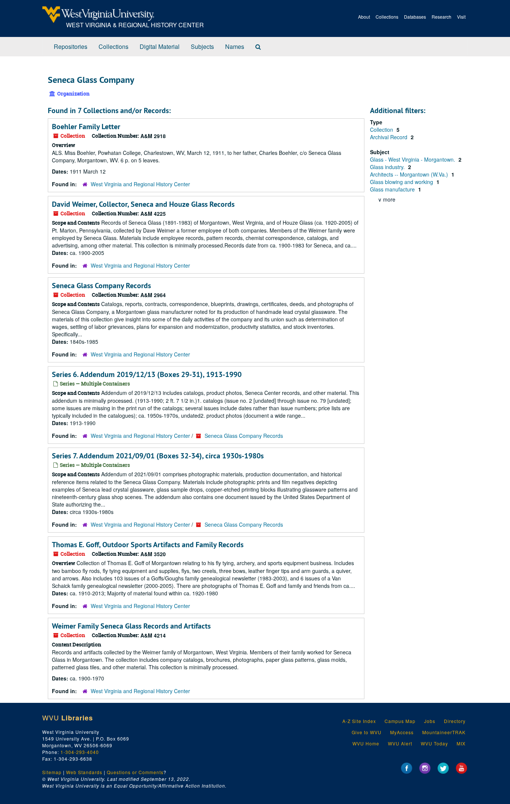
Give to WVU (367, 732)
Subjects (202, 46)
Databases (415, 16)
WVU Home (365, 743)
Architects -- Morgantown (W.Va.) (410, 174)
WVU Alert (400, 743)
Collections (387, 16)
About (364, 16)
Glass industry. (388, 167)
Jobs (429, 721)
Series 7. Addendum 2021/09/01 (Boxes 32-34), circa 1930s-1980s (158, 456)
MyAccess (402, 732)
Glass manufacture (393, 189)
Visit (461, 16)
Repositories (70, 46)
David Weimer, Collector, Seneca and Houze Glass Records (143, 204)
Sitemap (52, 772)
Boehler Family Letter (86, 126)
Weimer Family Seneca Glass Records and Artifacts (131, 626)
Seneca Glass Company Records (101, 285)
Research (441, 16)
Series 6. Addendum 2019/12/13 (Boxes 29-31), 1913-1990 (147, 374)
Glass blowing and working (402, 182)
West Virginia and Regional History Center (140, 184)
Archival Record (389, 137)
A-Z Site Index (359, 721)
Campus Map (400, 721)
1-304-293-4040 (79, 752)
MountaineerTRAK (444, 732)
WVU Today (434, 743)
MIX (461, 743)
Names (234, 46)
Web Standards (84, 772)
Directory (455, 721)
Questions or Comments (135, 772)
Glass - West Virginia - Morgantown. (413, 159)
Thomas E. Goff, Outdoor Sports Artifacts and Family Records (147, 544)
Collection (382, 129)
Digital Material (160, 46)
